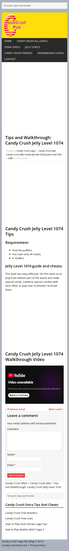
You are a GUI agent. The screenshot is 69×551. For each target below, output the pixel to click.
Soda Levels (12, 47)
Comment (13, 429)
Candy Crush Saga (25, 150)
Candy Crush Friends (18, 53)
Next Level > (56, 409)
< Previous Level (15, 409)
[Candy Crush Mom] (34, 25)
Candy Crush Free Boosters (21, 513)
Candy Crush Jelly (47, 150)
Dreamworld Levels (51, 53)
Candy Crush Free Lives (19, 518)
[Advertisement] (34, 100)
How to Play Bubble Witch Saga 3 (24, 529)
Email (11, 465)
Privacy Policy (38, 545)
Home (8, 41)
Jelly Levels (32, 47)
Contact (10, 59)
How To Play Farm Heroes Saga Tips (26, 524)
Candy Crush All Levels (32, 41)
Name (11, 454)
